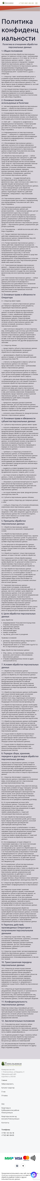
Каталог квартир (7, 1088)
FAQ (2, 1104)
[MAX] (17, 1166)
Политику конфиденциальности (12, 1175)
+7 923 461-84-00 (26, 3)
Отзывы (4, 1095)
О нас (3, 1092)
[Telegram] (23, 1166)
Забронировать (7, 1084)
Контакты (5, 1123)
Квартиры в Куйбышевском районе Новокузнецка (10, 1110)
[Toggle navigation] (37, 3)
